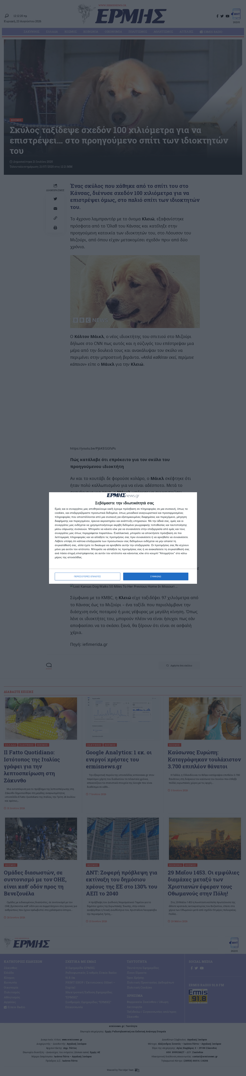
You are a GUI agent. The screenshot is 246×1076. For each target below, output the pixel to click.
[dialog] (123, 538)
